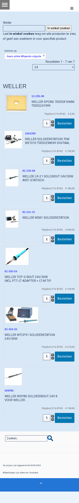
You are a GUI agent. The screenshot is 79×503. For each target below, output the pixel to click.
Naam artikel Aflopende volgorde (24, 56)
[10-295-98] (16, 103)
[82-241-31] (12, 219)
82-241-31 (28, 212)
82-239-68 (28, 170)
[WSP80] (13, 376)
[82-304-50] (22, 315)
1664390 (30, 133)
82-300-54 (11, 271)
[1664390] (13, 139)
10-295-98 (37, 96)
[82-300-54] (17, 256)
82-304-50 (11, 329)
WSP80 (9, 390)
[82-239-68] (12, 177)
